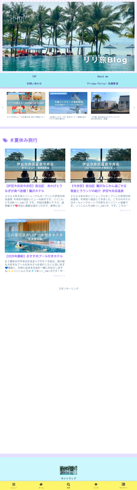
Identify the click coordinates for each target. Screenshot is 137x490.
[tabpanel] (26, 107)
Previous (2, 107)
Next (134, 107)
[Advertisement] (68, 316)
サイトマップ (68, 478)
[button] (126, 427)
